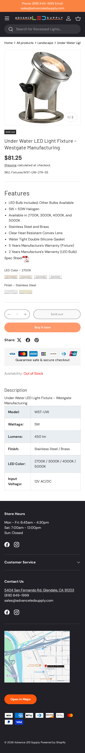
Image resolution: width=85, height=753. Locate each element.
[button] (78, 18)
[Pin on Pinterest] (36, 340)
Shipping (10, 165)
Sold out (57, 314)
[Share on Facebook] (28, 340)
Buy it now (43, 327)
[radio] (10, 277)
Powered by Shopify (53, 742)
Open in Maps (20, 699)
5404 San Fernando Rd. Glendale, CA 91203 (39, 590)
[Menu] (7, 18)
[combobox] (42, 29)
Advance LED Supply (27, 742)
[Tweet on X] (19, 340)
